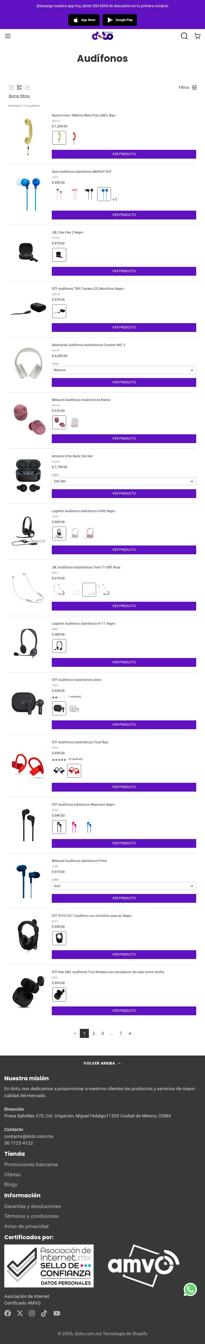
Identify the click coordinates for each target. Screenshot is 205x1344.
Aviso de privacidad (26, 1226)
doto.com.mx (88, 1333)
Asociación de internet (26, 1296)
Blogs (10, 1184)
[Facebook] (7, 1313)
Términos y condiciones (31, 1216)
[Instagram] (32, 1313)
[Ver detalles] (92, 1266)
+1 (119, 202)
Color (55, 364)
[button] (184, 36)
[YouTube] (56, 1313)
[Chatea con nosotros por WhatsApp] (194, 1293)
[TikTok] (44, 1313)
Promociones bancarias (31, 1165)
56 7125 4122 (18, 1143)
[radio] (59, 138)
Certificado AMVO (22, 1303)
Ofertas (12, 1175)
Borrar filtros (19, 96)
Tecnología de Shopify (125, 1333)
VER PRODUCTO (124, 154)
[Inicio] (102, 36)
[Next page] (129, 1033)
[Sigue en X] (20, 1313)
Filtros (184, 87)
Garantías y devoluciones (32, 1206)
